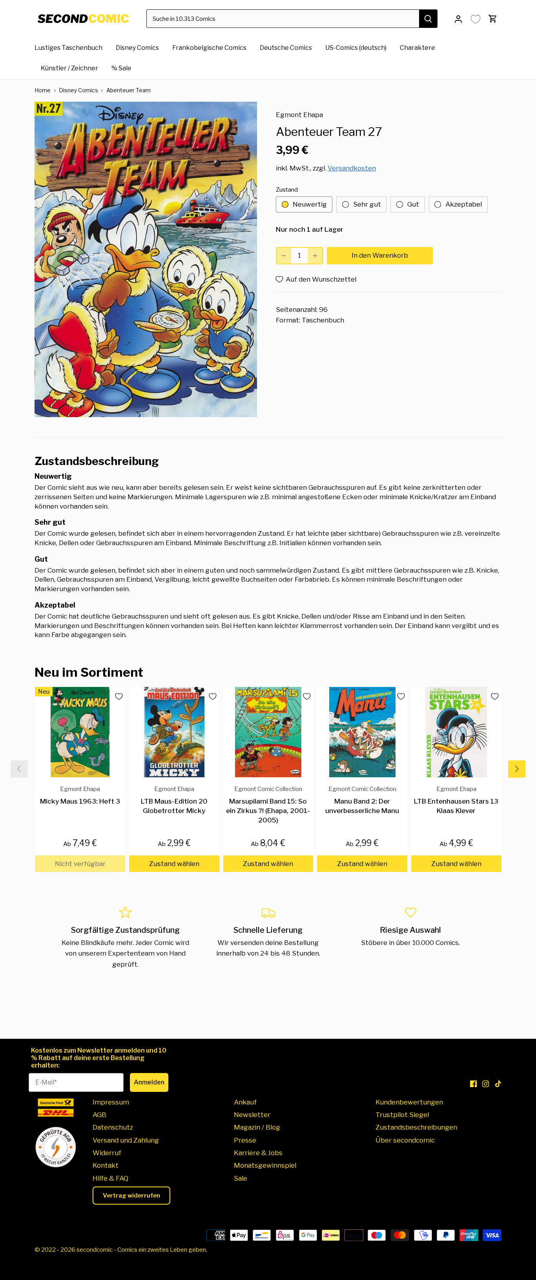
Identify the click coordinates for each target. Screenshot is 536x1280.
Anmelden (149, 1082)
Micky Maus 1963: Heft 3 (80, 795)
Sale (240, 1178)
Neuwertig (310, 204)
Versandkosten (352, 168)
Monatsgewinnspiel (265, 1165)
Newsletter (252, 1115)
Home (43, 90)
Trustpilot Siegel (402, 1115)
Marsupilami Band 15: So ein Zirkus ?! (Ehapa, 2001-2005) (268, 804)
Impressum (111, 1102)
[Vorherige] (19, 769)
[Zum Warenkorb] (493, 18)
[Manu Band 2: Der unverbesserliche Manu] (362, 732)
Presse (245, 1140)
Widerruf (107, 1153)
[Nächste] (516, 769)
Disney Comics (78, 90)
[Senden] (428, 18)
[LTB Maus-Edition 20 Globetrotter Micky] (174, 732)
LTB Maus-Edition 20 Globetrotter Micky (174, 800)
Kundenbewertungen (409, 1102)
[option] (146, 259)
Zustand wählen (174, 864)
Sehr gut (367, 204)
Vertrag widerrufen (131, 1195)
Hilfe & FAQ (110, 1178)
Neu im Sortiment (89, 672)
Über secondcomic (405, 1140)
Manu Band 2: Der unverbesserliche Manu (362, 800)
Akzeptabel (463, 204)
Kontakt (106, 1165)
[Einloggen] (458, 18)
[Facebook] (473, 1084)
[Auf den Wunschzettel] (115, 696)
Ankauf (245, 1102)
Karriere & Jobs (258, 1153)
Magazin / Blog (257, 1127)
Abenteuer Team (128, 90)
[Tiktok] (498, 1084)
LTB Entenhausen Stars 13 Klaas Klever (456, 800)
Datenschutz (113, 1127)
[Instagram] (485, 1084)
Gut (413, 204)
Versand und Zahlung (126, 1140)
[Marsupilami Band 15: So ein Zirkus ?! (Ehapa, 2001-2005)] (268, 732)
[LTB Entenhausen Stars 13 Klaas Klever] (456, 732)
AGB (99, 1115)
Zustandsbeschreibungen (416, 1127)
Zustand (287, 189)
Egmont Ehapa (299, 115)
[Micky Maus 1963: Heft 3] (80, 732)
